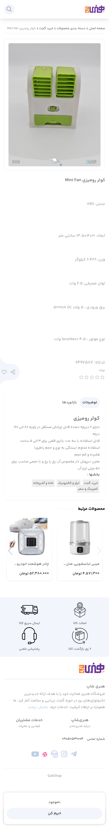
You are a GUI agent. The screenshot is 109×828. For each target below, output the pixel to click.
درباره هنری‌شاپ (79, 726)
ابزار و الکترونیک (68, 483)
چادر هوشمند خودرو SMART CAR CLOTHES (32, 564)
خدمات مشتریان (29, 720)
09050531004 (72, 739)
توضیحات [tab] (89, 402)
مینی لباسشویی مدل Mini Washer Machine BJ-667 (82, 564)
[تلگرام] (73, 755)
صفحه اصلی (97, 28)
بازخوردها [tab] (69, 402)
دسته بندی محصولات (71, 28)
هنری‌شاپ (80, 720)
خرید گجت (46, 28)
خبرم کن (54, 813)
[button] (10, 551)
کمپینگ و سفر (88, 489)
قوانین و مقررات (29, 726)
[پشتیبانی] (54, 755)
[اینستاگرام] (64, 755)
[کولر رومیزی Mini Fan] (54, 671)
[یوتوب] (35, 755)
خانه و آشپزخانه (43, 483)
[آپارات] (44, 755)
